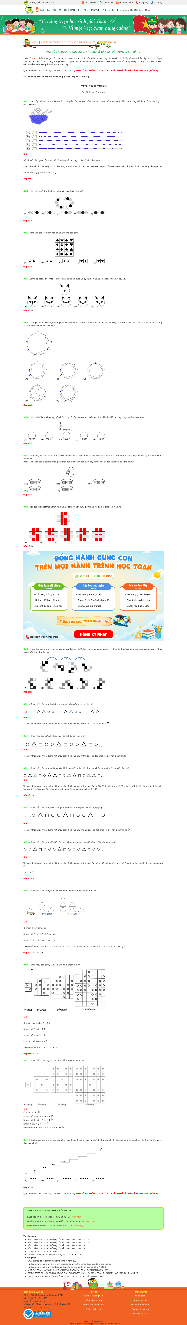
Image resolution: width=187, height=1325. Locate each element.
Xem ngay (76, 1216)
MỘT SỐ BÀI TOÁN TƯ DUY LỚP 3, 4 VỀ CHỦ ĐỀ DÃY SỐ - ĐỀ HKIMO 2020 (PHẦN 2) (78, 42)
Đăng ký (158, 2)
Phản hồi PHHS (93, 1309)
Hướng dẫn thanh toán (93, 1304)
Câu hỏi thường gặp (93, 1295)
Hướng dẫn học (126, 2)
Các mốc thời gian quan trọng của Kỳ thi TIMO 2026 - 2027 (55, 1254)
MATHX (35, 58)
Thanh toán (108, 2)
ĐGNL (147, 9)
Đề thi (114, 9)
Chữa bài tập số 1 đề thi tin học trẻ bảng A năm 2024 (52, 1260)
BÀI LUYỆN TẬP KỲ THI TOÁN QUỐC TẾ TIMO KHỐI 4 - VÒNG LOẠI (59, 1242)
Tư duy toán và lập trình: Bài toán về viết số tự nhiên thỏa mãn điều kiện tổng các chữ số (69, 1263)
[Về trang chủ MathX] (37, 10)
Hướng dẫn (136, 9)
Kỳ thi (105, 9)
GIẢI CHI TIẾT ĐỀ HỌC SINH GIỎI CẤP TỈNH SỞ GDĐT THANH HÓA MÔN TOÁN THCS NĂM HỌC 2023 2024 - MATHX (83, 1273)
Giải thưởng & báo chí (140, 1313)
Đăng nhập (144, 2)
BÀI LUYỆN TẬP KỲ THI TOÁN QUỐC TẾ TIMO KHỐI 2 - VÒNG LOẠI (59, 1248)
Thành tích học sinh (140, 1304)
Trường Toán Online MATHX (42, 2)
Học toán (69, 9)
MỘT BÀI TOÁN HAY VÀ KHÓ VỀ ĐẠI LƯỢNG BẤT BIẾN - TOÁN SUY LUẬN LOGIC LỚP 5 (69, 1270)
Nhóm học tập (140, 1300)
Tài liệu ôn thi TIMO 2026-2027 (42, 1251)
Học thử (56, 9)
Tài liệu (123, 9)
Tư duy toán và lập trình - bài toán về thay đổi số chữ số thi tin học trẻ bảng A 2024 (67, 1266)
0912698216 (90, 2)
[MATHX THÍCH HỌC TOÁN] (29, 10)
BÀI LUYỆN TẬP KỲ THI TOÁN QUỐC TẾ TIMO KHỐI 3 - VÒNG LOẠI (59, 1245)
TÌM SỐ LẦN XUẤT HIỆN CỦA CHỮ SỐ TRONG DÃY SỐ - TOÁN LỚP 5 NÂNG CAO (65, 1276)
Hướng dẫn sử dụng (93, 1300)
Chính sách (140, 1295)
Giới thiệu (44, 9)
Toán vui (94, 9)
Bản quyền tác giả (140, 1309)
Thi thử (82, 9)
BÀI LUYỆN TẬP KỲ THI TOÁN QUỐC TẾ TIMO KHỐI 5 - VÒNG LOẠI (59, 1239)
